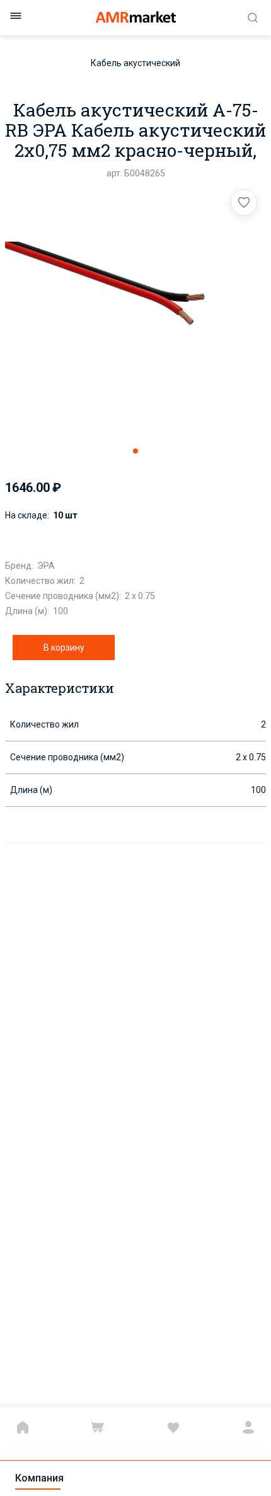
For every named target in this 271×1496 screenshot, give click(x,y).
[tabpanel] (135, 311)
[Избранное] (173, 1427)
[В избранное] (244, 202)
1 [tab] (135, 451)
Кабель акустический (135, 63)
